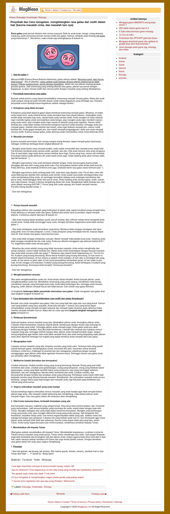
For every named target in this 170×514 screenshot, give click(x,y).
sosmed (122, 78)
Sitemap (118, 502)
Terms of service (78, 502)
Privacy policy (94, 502)
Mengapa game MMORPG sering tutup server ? (137, 23)
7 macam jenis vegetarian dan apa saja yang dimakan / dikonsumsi (43, 481)
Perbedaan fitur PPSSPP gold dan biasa (138, 38)
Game (121, 65)
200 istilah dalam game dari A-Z (134, 28)
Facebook (27, 460)
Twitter (37, 460)
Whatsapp (46, 460)
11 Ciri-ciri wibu (126, 35)
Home (48, 10)
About (55, 10)
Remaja (48, 487)
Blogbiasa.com (84, 507)
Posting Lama (98, 494)
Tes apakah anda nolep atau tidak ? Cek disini (33, 473)
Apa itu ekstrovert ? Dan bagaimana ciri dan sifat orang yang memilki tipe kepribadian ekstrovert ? (57, 470)
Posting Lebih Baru (21, 494)
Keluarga (26, 487)
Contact (65, 502)
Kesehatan (37, 487)
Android (122, 58)
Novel (121, 71)
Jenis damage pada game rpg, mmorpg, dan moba (137, 48)
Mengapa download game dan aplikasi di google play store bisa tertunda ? (138, 42)
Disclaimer (108, 502)
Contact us (65, 10)
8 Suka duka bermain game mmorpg (136, 31)
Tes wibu (77, 10)
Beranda (61, 494)
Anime (122, 61)
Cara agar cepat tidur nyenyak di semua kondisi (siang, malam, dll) (43, 466)
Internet (122, 68)
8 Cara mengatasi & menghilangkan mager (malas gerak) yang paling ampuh (48, 477)
